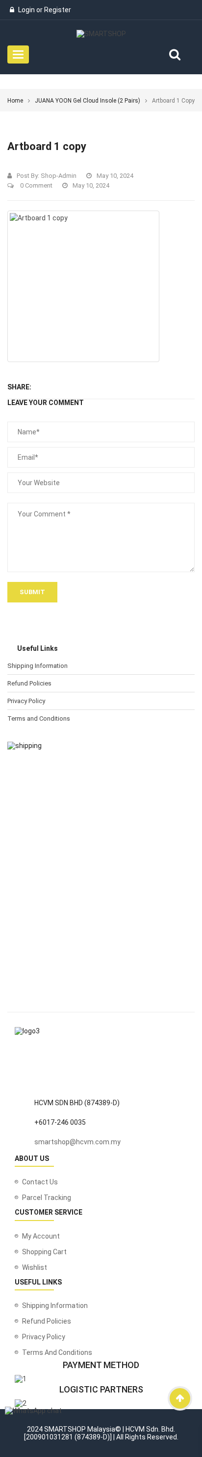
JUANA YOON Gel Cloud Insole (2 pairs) (87, 100)
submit (32, 592)
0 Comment (35, 185)
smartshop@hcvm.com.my (77, 1142)
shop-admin (58, 175)
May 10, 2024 (115, 175)
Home (15, 100)
